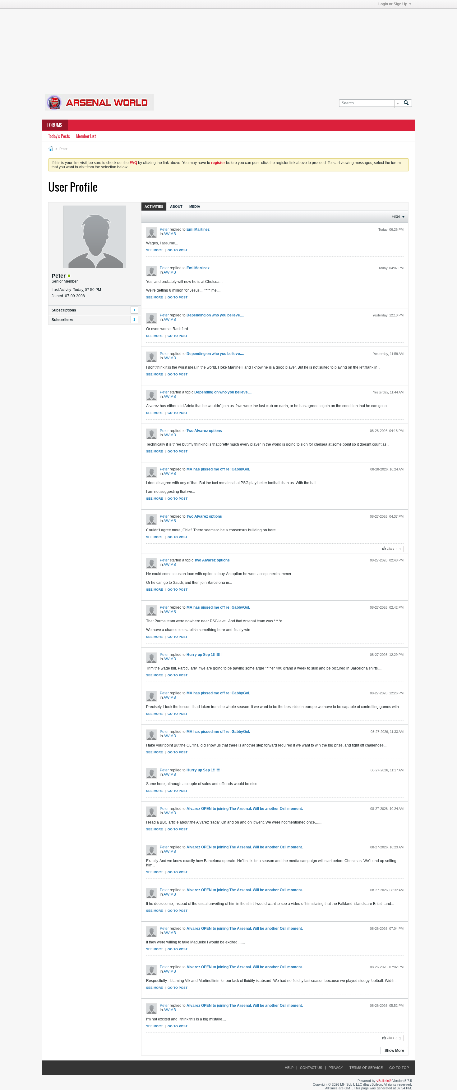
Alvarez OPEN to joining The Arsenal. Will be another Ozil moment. (245, 808)
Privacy (336, 1068)
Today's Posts (59, 136)
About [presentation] (176, 206)
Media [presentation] (194, 206)
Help (289, 1068)
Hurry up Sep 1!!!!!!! (204, 654)
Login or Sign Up (392, 4)
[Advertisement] (228, 47)
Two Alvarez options (204, 431)
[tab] (154, 206)
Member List (86, 136)
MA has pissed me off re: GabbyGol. (218, 469)
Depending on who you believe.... (215, 315)
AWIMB (170, 234)
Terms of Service (366, 1068)
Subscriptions (64, 310)
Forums (54, 125)
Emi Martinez (198, 229)
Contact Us (311, 1068)
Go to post (177, 250)
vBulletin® (383, 1081)
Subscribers (62, 320)
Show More (394, 1050)
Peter (164, 229)
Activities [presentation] (154, 206)
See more (154, 250)
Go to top (399, 1068)
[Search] (406, 103)
